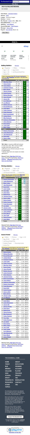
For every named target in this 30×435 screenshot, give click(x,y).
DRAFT (7, 377)
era (27, 177)
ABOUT (17, 361)
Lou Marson (6, 102)
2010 (7, 15)
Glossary (17, 65)
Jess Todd (6, 215)
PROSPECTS (9, 380)
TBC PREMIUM (10, 77)
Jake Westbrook (7, 134)
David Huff (6, 136)
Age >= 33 (6, 72)
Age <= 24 (6, 70)
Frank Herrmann (7, 204)
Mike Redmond (7, 118)
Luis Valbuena (7, 101)
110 (28, 89)
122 (28, 83)
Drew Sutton (6, 123)
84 (28, 93)
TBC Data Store (18, 176)
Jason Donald (7, 97)
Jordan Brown (7, 116)
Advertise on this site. (15, 432)
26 (28, 116)
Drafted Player (7, 243)
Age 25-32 (16, 70)
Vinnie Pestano (7, 217)
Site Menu (15, 4)
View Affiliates (10, 24)
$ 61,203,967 (9, 29)
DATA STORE (19, 364)
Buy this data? (9, 174)
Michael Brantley (8, 95)
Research (10, 159)
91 (28, 91)
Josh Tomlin (6, 188)
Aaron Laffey (6, 138)
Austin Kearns (7, 93)
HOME (7, 361)
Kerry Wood (6, 213)
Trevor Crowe (7, 83)
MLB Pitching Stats (17, 228)
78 (28, 99)
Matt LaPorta (6, 89)
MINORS (7, 368)
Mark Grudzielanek (8, 114)
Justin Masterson (8, 132)
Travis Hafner (7, 85)
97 (28, 87)
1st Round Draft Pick (18, 72)
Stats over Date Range (7, 161)
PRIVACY (18, 375)
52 (28, 106)
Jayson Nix (6, 99)
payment (22, 419)
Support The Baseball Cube (15, 416)
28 (28, 121)
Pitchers (23, 68)
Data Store (12, 156)
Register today (21, 248)
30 (28, 114)
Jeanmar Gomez (7, 196)
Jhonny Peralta (7, 91)
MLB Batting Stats (17, 159)
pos (19, 80)
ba (22, 80)
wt (25, 250)
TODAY (7, 364)
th (17, 177)
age (16, 80)
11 (28, 123)
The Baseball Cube (6, 1)
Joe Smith (6, 206)
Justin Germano (7, 209)
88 (28, 97)
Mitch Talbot (6, 127)
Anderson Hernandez (9, 120)
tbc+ (25, 80)
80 (28, 108)
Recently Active (19, 243)
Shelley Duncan (7, 104)
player (4, 80)
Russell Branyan (7, 106)
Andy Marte (6, 108)
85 (28, 104)
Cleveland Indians (12, 13)
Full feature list (5, 78)
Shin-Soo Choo (7, 82)
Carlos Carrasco (7, 202)
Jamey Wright (7, 211)
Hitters (15, 68)
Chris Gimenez (7, 121)
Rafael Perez (6, 194)
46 (28, 110)
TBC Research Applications (19, 76)
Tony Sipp (6, 190)
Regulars (7, 68)
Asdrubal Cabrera (8, 87)
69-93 (9, 20)
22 (28, 118)
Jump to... (15, 42)
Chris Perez (6, 192)
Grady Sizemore (7, 112)
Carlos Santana (7, 110)
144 (28, 82)
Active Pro (6, 74)
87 (28, 102)
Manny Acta (10, 28)
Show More (5, 32)
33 (28, 112)
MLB (6, 366)
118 (28, 85)
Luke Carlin (6, 125)
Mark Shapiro (14, 26)
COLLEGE (8, 371)
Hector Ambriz (7, 200)
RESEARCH (9, 382)
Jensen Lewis (7, 207)
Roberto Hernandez (8, 130)
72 (28, 95)
